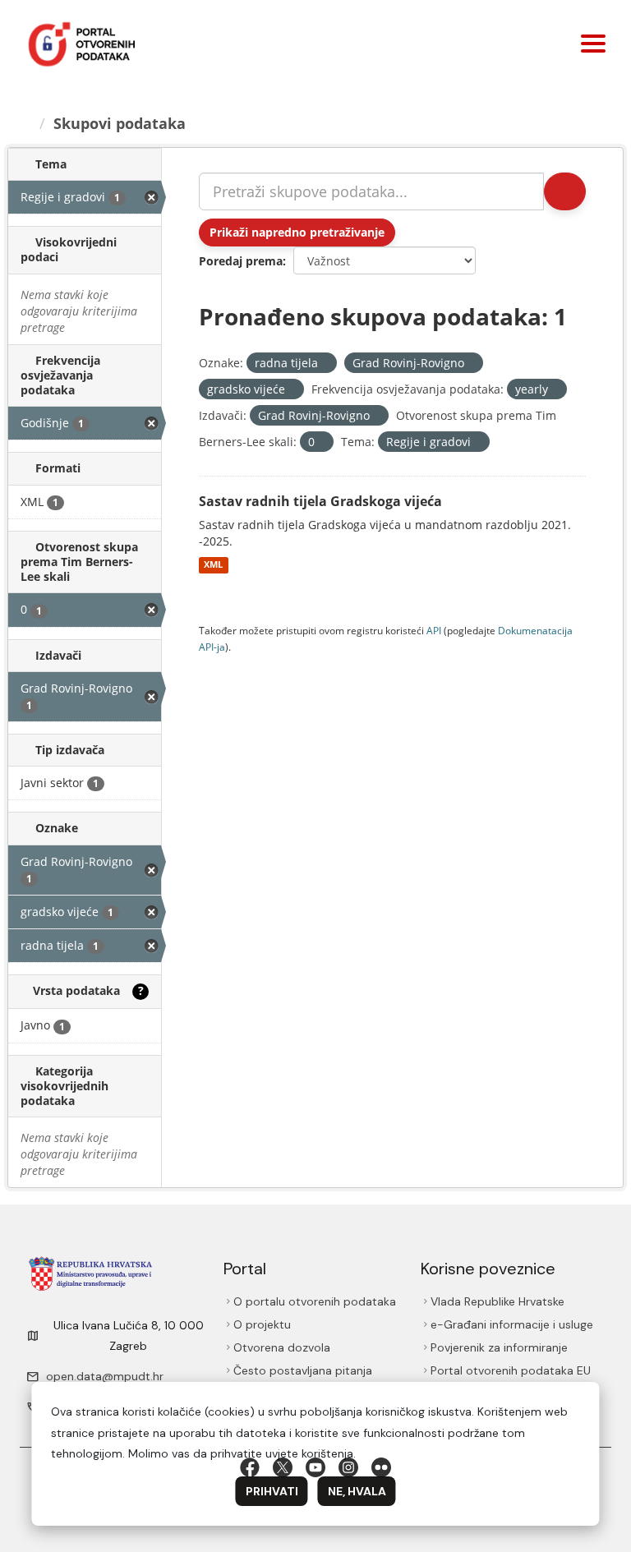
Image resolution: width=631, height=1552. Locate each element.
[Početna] (25, 123)
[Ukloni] (325, 363)
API (433, 630)
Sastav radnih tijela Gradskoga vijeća (320, 501)
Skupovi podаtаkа (119, 123)
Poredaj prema (241, 261)
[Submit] (565, 191)
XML (213, 565)
